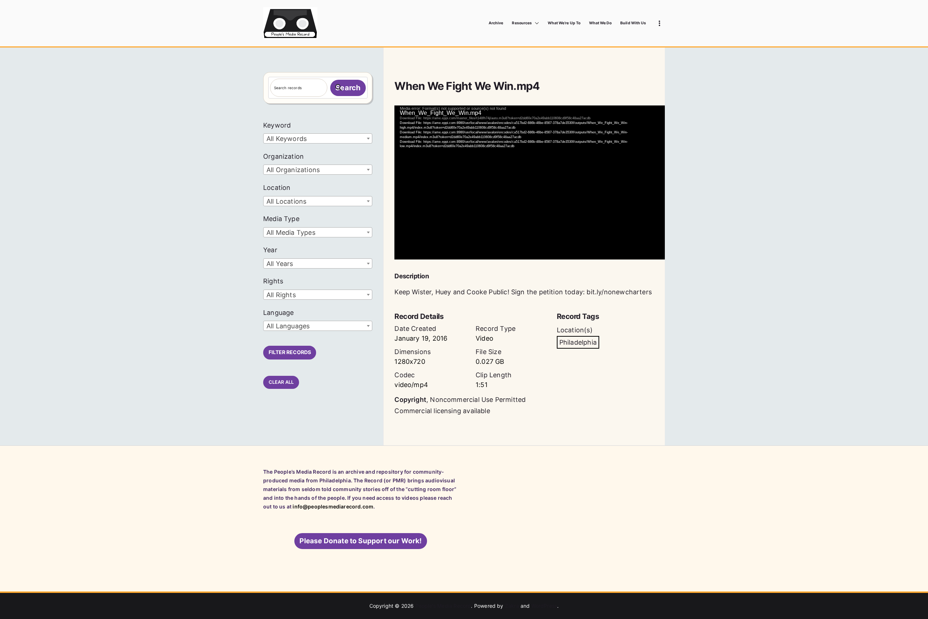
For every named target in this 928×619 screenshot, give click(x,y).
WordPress (544, 606)
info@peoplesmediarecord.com (333, 506)
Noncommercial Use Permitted (478, 399)
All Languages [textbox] (288, 326)
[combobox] (317, 138)
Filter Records (290, 352)
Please (360, 541)
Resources (521, 23)
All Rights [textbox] (281, 295)
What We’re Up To (564, 23)
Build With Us (633, 23)
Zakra (512, 606)
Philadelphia (578, 342)
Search (347, 87)
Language (278, 312)
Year (270, 250)
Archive (496, 23)
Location (276, 187)
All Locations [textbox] (286, 201)
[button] (535, 23)
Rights (273, 281)
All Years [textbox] (279, 263)
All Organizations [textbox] (293, 170)
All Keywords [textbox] (286, 138)
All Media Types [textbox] (290, 232)
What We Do (600, 23)
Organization (283, 156)
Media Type (281, 219)
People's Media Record (443, 606)
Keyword (277, 125)
